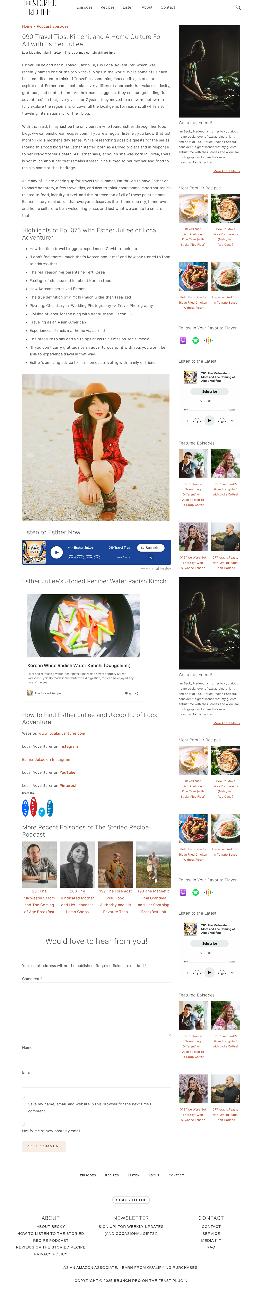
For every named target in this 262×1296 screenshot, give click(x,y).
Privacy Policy (51, 1254)
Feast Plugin (172, 1281)
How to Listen (33, 1234)
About (147, 7)
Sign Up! (107, 1227)
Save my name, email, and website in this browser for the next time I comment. (89, 1107)
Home (27, 26)
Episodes (85, 7)
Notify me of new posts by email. (51, 1131)
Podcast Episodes (53, 26)
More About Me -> (226, 171)
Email (27, 1072)
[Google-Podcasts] (210, 340)
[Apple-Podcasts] (185, 340)
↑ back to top (131, 1200)
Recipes (108, 7)
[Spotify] (197, 340)
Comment (32, 979)
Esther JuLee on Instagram (46, 759)
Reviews (25, 1247)
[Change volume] (97, 557)
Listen (128, 7)
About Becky (51, 1227)
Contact (168, 7)
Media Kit (211, 1240)
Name (27, 1047)
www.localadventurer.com (61, 733)
